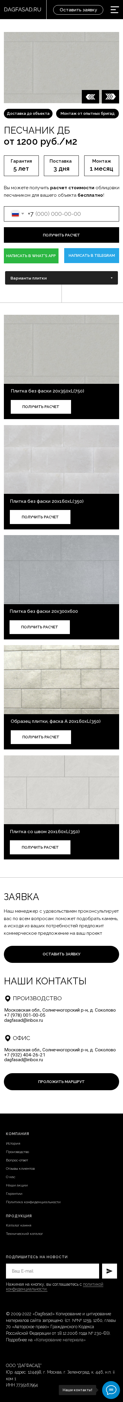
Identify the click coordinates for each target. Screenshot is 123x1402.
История (13, 1143)
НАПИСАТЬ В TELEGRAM (92, 255)
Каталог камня (18, 1225)
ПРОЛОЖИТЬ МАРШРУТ (61, 1081)
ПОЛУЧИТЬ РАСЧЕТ (40, 406)
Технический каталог (24, 1234)
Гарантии (14, 1194)
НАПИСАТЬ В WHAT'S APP (31, 255)
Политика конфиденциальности (33, 1202)
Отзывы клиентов (20, 1168)
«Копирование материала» (60, 1339)
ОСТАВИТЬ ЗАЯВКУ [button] (61, 954)
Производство (17, 1152)
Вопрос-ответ (17, 1160)
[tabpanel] (61, 480)
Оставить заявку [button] (78, 10)
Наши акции (17, 1185)
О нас (10, 1177)
